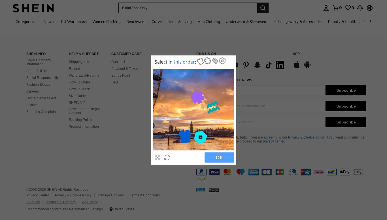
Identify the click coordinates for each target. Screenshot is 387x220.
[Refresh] (167, 157)
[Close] (157, 157)
